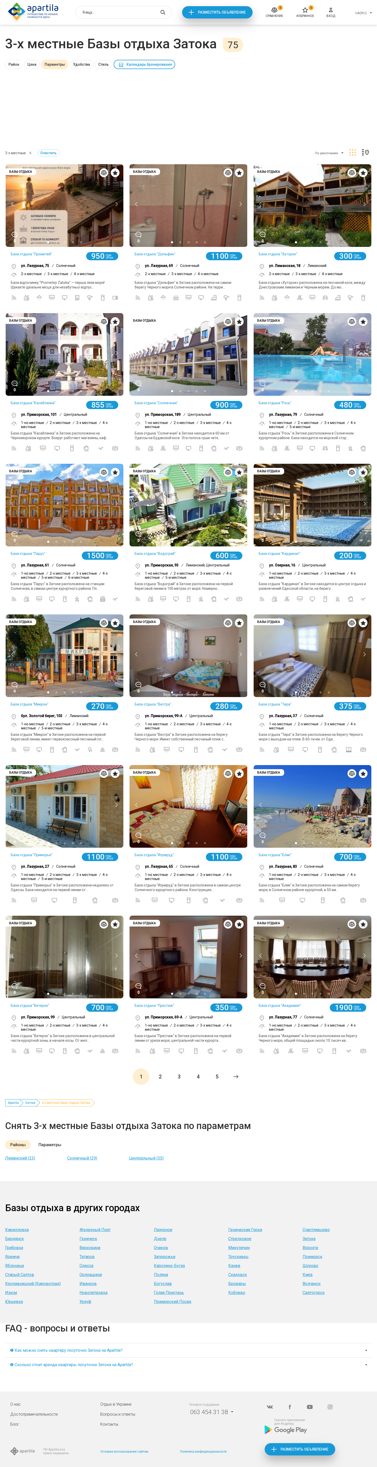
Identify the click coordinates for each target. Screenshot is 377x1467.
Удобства (81, 64)
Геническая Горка (245, 1229)
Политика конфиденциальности (203, 1451)
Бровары (237, 1283)
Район (13, 64)
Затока (30, 1103)
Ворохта (310, 1247)
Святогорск (314, 1292)
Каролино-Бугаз (169, 1265)
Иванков (88, 1283)
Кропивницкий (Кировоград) (33, 1283)
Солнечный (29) (82, 1158)
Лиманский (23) (20, 1158)
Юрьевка (14, 1301)
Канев (234, 1265)
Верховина (90, 1247)
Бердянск (14, 1238)
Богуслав (163, 1283)
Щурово (310, 1265)
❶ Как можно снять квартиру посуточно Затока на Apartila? (66, 1350)
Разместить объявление (222, 12)
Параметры (55, 64)
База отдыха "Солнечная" (156, 403)
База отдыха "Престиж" (154, 1005)
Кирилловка (17, 1229)
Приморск (312, 1256)
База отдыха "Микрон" (29, 704)
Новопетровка (93, 1292)
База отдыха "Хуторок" (278, 254)
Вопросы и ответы (117, 1414)
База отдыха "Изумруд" (154, 855)
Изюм (11, 1292)
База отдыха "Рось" (275, 403)
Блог (14, 1424)
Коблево (236, 1292)
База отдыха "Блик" (275, 855)
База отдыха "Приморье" (32, 855)
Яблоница (14, 1265)
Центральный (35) (146, 1158)
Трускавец (238, 1256)
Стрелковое (239, 1238)
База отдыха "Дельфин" (155, 254)
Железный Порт (95, 1229)
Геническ (88, 1238)
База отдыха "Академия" (280, 1005)
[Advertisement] (188, 107)
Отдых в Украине (116, 1404)
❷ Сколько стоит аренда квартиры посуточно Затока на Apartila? (71, 1364)
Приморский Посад (172, 1301)
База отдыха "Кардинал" (279, 554)
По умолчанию (326, 153)
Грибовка (14, 1247)
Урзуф (85, 1301)
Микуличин (239, 1247)
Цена (31, 64)
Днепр (160, 1238)
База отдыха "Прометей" (31, 254)
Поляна (161, 1274)
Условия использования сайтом (124, 1451)
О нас (15, 1404)
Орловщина (91, 1274)
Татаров (87, 1256)
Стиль (103, 64)
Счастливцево (316, 1229)
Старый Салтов (19, 1274)
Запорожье (164, 1256)
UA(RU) (361, 13)
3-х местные (15, 153)
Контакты (109, 1424)
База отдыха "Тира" (275, 704)
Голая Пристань (169, 1292)
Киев (308, 1274)
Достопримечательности (34, 1414)
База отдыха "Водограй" (155, 554)
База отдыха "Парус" (28, 554)
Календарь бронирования (149, 64)
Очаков (161, 1247)
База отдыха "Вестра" (153, 704)
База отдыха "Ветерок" (30, 1005)
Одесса (86, 1265)
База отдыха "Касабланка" (33, 403)
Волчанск (312, 1283)
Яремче (12, 1256)
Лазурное (163, 1229)
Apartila (13, 1103)
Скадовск (237, 1274)
